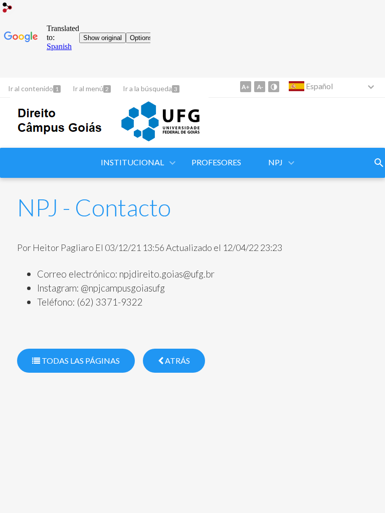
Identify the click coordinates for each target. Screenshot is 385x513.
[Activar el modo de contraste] (273, 86)
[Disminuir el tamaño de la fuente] (259, 86)
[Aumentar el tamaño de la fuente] (245, 86)
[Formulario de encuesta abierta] (379, 163)
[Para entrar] (7, 9)
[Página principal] (109, 142)
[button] (133, 163)
